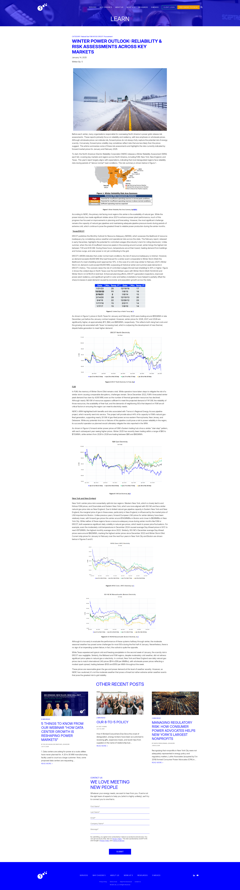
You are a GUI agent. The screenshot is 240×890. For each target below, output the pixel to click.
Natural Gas (85, 36)
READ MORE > (47, 764)
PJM (91, 36)
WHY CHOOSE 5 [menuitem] (106, 7)
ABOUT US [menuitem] (119, 7)
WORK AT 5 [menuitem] (130, 7)
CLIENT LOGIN (169, 7)
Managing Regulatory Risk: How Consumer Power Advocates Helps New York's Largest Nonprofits (173, 730)
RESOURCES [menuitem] (143, 7)
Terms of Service (118, 841)
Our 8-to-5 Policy (112, 722)
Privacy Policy (117, 839)
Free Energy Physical (188, 7)
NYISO (95, 36)
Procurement (108, 36)
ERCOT (100, 36)
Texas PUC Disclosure (126, 881)
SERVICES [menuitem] (92, 7)
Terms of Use (113, 881)
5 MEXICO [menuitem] (155, 7)
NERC (135, 209)
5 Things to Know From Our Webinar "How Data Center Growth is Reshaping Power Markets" (62, 731)
